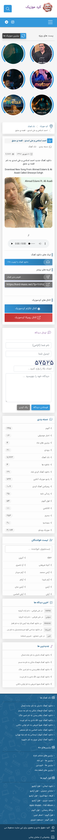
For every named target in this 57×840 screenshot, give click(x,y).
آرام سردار (19, 572)
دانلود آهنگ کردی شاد (40, 472)
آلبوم (48, 428)
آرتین (47, 587)
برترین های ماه (43, 443)
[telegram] (6, 22)
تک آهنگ (46, 457)
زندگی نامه (45, 493)
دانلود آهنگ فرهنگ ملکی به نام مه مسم (34, 662)
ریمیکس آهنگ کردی (41, 486)
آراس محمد (45, 572)
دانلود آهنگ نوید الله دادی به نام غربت (35, 676)
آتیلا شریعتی (44, 565)
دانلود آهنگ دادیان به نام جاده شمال (35, 655)
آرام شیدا (46, 579)
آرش (48, 594)
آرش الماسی (18, 594)
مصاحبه (46, 523)
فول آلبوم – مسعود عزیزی (42, 819)
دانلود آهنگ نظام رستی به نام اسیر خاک (34, 669)
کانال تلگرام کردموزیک (26, 308)
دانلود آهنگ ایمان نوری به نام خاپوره (37, 739)
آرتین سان (19, 587)
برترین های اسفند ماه (44, 770)
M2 (50, 558)
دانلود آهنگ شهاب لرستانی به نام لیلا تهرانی (34, 734)
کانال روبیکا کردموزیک (26, 317)
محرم (47, 515)
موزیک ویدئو (44, 530)
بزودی (47, 450)
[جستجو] (8, 9)
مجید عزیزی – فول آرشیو (42, 800)
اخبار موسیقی (44, 435)
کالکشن (46, 508)
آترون (21, 558)
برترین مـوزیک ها (11, 35)
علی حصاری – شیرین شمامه (31, 636)
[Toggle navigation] (50, 22)
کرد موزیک (44, 126)
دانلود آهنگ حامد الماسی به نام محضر (36, 730)
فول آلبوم (46, 501)
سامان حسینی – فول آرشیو (41, 791)
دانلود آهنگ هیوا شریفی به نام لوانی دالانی (33, 684)
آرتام (21, 579)
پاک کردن (23, 407)
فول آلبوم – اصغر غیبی (43, 815)
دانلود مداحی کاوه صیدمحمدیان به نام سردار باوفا (20, 629)
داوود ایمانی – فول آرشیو (42, 786)
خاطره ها (46, 464)
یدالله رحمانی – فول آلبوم (42, 810)
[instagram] (12, 22)
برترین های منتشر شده (43, 755)
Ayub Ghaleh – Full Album (41, 805)
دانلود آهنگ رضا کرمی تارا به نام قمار (25, 623)
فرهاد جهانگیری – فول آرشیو (41, 795)
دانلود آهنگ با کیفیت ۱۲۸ (17, 262)
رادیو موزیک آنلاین (41, 479)
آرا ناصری (19, 565)
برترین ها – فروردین (44, 765)
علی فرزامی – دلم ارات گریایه (29, 610)
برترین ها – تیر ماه (45, 760)
